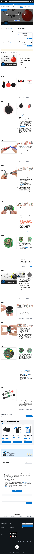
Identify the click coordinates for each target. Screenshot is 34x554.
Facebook (9, 42)
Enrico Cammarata (7, 466)
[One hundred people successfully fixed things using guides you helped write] (29, 454)
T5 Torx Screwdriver (24, 40)
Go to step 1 (10, 28)
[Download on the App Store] (13, 533)
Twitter (2, 43)
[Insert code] (5, 495)
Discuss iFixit (3, 524)
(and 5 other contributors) (21, 16)
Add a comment (28, 413)
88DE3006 (27, 254)
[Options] (1, 6)
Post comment (29, 503)
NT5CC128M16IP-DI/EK (26, 363)
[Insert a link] (7, 495)
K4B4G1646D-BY (26, 250)
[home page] (5, 1)
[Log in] (32, 1)
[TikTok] (18, 541)
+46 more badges (30, 455)
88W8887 (26, 247)
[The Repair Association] (32, 541)
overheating (22, 184)
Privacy (2, 534)
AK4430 (23, 365)
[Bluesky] (28, 541)
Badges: (30, 452)
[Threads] (30, 541)
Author (3, 450)
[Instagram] (23, 541)
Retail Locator (12, 527)
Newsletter (2, 527)
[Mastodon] (27, 541)
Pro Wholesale (12, 526)
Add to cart (29, 38)
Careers (2, 526)
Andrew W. (6, 486)
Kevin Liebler (6, 477)
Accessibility (3, 532)
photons (23, 112)
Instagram (13, 42)
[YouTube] (25, 541)
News (10, 523)
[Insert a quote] (8, 495)
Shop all (2, 423)
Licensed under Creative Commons (19, 552)
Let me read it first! (25, 527)
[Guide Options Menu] (32, 6)
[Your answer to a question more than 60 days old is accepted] (27, 454)
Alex (5, 480)
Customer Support (4, 523)
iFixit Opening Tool (24, 33)
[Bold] (2, 495)
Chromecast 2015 (13, 6)
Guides (21, 6)
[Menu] (1, 1)
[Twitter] (21, 541)
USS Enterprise (22, 126)
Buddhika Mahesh (8, 469)
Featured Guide (17, 20)
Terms (2, 535)
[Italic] (4, 495)
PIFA (31, 188)
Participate (11, 524)
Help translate (3, 541)
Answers (25, 6)
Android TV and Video (6, 6)
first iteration (24, 146)
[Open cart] (30, 1)
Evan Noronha (15, 16)
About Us (2, 521)
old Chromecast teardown (27, 482)
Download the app (13, 531)
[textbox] (17, 499)
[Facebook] (20, 541)
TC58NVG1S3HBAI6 (26, 258)
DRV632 (27, 377)
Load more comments (17, 490)
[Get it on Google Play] (13, 536)
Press (10, 521)
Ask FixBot (22, 72)
